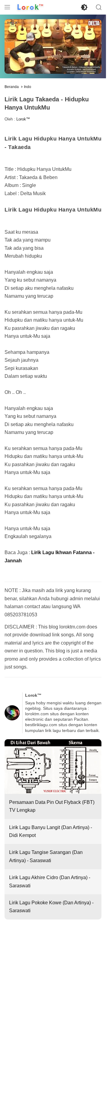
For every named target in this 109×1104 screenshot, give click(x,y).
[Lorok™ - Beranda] (30, 7)
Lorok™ (23, 119)
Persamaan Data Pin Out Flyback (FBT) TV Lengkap (51, 806)
